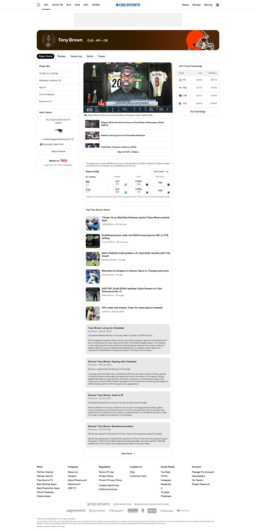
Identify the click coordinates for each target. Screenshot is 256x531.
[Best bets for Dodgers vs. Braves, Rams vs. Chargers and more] (93, 276)
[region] (128, 87)
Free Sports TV (45, 480)
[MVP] (152, 509)
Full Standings (197, 111)
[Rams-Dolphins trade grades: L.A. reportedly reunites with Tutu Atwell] (93, 259)
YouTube (165, 472)
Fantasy (61, 56)
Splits (90, 56)
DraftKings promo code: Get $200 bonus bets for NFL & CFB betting (135, 237)
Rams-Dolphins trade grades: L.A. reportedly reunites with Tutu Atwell (136, 254)
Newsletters (198, 476)
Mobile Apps (44, 496)
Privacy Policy (106, 476)
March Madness (45, 492)
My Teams (197, 480)
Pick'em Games (45, 472)
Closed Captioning (109, 485)
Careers (72, 476)
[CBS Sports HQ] (122, 503)
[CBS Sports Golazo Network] (152, 503)
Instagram (166, 480)
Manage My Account (203, 472)
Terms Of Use (106, 472)
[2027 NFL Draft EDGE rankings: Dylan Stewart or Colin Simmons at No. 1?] (93, 294)
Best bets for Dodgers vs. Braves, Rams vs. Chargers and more (135, 270)
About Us (73, 472)
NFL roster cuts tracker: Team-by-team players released (132, 307)
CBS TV (72, 488)
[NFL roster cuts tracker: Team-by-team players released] (93, 313)
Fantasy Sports (45, 476)
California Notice (108, 489)
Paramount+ (74, 484)
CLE (185, 103)
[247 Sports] (76, 510)
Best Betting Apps (46, 484)
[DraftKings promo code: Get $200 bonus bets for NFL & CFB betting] (93, 241)
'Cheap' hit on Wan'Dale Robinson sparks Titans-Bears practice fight (135, 219)
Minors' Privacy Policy (110, 480)
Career (101, 56)
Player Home (45, 56)
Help (132, 472)
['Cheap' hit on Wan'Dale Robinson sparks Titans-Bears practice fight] (93, 223)
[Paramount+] (116, 509)
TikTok (164, 476)
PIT (184, 80)
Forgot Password (201, 484)
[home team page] (58, 131)
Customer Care (138, 476)
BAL (185, 87)
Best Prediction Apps (48, 488)
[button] (38, 5)
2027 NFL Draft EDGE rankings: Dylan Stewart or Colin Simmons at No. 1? (132, 290)
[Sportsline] (97, 510)
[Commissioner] (136, 509)
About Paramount (77, 480)
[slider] (128, 104)
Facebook (166, 484)
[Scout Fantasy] (167, 510)
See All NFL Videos (128, 151)
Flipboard (166, 496)
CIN (185, 95)
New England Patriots (55, 139)
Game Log (76, 56)
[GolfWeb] (183, 510)
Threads (165, 492)
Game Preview (58, 151)
